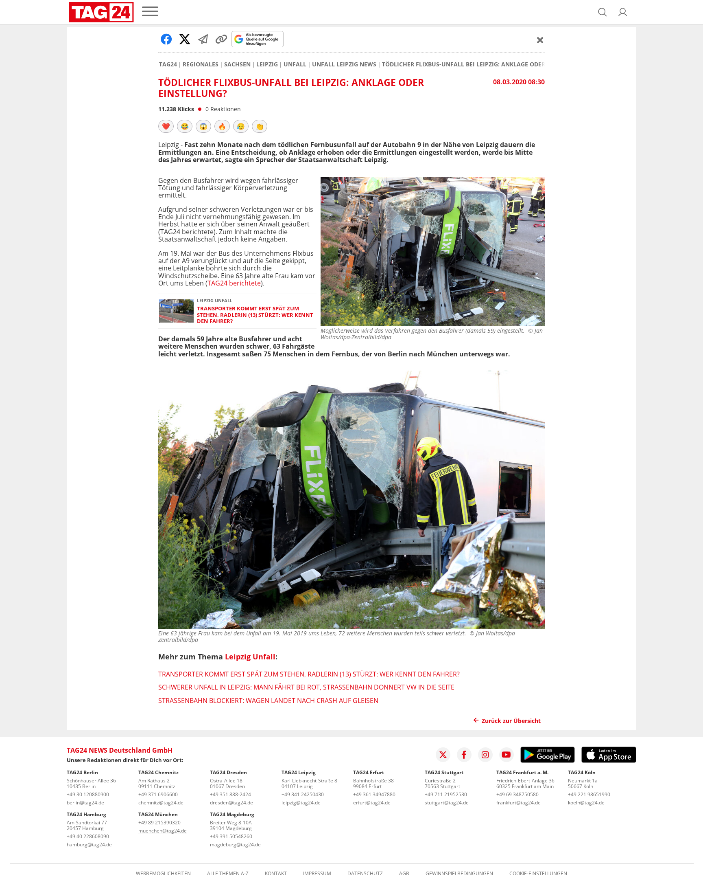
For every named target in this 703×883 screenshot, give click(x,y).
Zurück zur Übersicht (511, 721)
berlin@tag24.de (85, 802)
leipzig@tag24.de (301, 802)
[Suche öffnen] (602, 12)
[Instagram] (485, 754)
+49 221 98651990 (589, 794)
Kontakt (276, 873)
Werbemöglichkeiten (163, 873)
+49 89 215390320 (159, 822)
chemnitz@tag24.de (160, 802)
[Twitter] (443, 754)
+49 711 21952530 (446, 794)
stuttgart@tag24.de (447, 802)
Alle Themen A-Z (228, 873)
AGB (404, 873)
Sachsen (237, 64)
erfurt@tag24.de (372, 802)
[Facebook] (464, 754)
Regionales (200, 64)
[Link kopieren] (221, 39)
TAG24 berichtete (234, 283)
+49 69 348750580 (517, 794)
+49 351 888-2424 (230, 794)
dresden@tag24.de (231, 802)
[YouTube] (506, 754)
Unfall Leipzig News (344, 64)
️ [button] (166, 126)
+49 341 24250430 (303, 794)
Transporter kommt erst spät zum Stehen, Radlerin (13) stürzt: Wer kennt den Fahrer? (255, 314)
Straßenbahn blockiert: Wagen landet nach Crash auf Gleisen (268, 700)
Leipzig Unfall (250, 656)
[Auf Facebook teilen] (166, 39)
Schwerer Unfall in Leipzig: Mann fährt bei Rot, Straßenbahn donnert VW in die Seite (306, 687)
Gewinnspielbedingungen (459, 873)
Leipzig (267, 64)
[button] (623, 12)
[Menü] (150, 12)
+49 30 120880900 (88, 794)
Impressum (317, 873)
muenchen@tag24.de (162, 830)
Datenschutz (365, 873)
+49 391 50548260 (231, 836)
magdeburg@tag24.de (235, 844)
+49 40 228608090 (88, 836)
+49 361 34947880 (374, 794)
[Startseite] (101, 12)
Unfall (295, 64)
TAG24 (168, 64)
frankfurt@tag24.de (518, 802)
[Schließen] (540, 39)
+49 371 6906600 (158, 794)
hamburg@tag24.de (89, 844)
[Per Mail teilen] (203, 39)
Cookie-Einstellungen (538, 873)
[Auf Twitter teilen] (185, 39)
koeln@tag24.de (586, 802)
